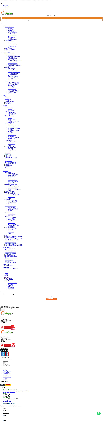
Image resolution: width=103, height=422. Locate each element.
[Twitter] (2, 353)
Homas (4, 362)
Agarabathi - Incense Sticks (11, 184)
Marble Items (10, 129)
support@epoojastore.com (9, 392)
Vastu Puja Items (11, 207)
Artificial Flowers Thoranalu (13, 126)
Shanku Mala (10, 231)
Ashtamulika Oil (11, 182)
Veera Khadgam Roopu (12, 141)
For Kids (7, 100)
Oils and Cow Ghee (9, 179)
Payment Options (6, 373)
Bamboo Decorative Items (13, 127)
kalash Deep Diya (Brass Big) (14, 194)
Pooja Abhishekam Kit (9, 237)
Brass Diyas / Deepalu (10, 192)
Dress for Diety (11, 122)
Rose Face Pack (11, 148)
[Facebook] (1, 353)
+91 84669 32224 (6, 398)
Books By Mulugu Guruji (12, 224)
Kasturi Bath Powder (12, 150)
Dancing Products (11, 160)
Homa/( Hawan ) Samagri (10, 206)
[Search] (28, 20)
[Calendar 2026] (5, 329)
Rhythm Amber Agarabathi (13, 188)
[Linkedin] (4, 355)
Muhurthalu (7, 67)
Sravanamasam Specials (10, 248)
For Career (7, 96)
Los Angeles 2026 (11, 287)
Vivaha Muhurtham (11, 68)
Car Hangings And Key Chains (14, 128)
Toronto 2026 (10, 289)
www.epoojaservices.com (8, 400)
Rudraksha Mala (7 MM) (13, 201)
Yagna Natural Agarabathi (13, 185)
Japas (6, 81)
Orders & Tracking (32, 1)
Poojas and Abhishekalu (10, 54)
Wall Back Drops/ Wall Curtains (11, 268)
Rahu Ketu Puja (11, 59)
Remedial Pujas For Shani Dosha (14, 60)
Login (6, 7)
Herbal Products (8, 164)
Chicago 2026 (10, 285)
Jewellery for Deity (9, 265)
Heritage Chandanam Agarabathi (14, 189)
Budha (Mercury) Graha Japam (14, 91)
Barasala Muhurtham (12, 75)
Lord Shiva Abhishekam (12, 63)
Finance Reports (11, 30)
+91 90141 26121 (6, 394)
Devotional (7, 212)
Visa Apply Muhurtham (12, 78)
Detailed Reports (8, 40)
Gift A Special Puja (11, 57)
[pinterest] (8, 353)
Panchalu (9, 117)
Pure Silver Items (11, 112)
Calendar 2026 (8, 282)
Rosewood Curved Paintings (13, 130)
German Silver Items (12, 113)
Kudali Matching (11, 29)
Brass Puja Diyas (11, 193)
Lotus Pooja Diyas (11, 197)
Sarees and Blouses (12, 119)
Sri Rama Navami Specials (10, 262)
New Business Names (12, 39)
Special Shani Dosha (12, 55)
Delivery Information (7, 371)
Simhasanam (8, 153)
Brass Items (7, 166)
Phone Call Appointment (10, 49)
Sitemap (4, 379)
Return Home (51, 299)
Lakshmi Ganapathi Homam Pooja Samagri (14, 245)
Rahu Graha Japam (11, 85)
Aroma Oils (7, 169)
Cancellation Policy (7, 377)
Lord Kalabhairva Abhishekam (14, 56)
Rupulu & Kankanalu (9, 140)
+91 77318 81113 (6, 395)
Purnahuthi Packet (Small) (13, 208)
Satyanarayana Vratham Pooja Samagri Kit (13, 236)
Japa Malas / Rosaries (10, 227)
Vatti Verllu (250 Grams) (13, 209)
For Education (8, 97)
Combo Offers (8, 154)
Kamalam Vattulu (11, 176)
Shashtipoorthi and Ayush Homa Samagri (13, 244)
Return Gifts (10, 132)
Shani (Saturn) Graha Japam (13, 83)
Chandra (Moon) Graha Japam (14, 90)
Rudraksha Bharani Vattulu (13, 174)
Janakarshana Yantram (12, 220)
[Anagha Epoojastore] (4, 351)
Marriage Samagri (9, 133)
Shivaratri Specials (9, 261)
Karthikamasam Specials (10, 255)
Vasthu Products (8, 165)
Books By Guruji (8, 155)
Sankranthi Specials (9, 260)
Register (7, 6)
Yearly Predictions (9, 280)
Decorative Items (8, 123)
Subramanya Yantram (12, 217)
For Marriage (8, 99)
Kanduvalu (10, 118)
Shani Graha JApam (12, 92)
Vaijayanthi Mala (11, 229)
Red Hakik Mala (11, 232)
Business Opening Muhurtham (14, 72)
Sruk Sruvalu (10, 210)
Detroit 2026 (10, 286)
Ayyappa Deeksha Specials (11, 256)
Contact (2, 1)
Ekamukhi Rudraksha (12, 202)
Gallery (6, 272)
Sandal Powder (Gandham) (13, 137)
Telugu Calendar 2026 (12, 283)
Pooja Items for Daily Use (10, 242)
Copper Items (8, 167)
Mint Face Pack (11, 149)
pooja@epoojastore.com (22, 391)
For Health (7, 102)
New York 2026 (11, 288)
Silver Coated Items (12, 114)
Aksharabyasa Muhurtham (13, 77)
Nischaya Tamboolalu (12, 69)
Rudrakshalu (7, 199)
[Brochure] (13, 329)
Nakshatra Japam (11, 86)
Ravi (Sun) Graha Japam (12, 84)
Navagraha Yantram (11, 218)
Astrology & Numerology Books (14, 225)
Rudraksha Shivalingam (12, 200)
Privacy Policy (6, 372)
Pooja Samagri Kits (6, 365)
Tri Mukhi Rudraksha (12, 203)
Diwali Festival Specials (10, 254)
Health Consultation (12, 31)
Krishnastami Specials (10, 251)
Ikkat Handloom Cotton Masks (11, 163)
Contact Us (5, 378)
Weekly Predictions (9, 279)
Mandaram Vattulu (11, 173)
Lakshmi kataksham (12, 147)
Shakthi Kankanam (11, 144)
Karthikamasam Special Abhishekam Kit (13, 238)
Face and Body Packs (9, 146)
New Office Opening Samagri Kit (12, 239)
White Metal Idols (11, 110)
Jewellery (7, 158)
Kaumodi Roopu (11, 143)
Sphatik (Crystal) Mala (12, 228)
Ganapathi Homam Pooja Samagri (12, 241)
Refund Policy (6, 375)
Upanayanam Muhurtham (13, 74)
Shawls (9, 120)
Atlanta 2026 (10, 284)
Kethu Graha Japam (12, 89)
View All (9, 66)
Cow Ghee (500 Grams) (12, 180)
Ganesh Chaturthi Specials (10, 252)
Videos (6, 273)
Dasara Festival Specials (10, 253)
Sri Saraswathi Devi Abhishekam (14, 65)
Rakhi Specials (8, 249)
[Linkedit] (4, 353)
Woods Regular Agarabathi (13, 186)
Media (6, 274)
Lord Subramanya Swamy (13, 61)
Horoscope (10, 28)
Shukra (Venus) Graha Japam (13, 82)
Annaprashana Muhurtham (13, 76)
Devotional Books (11, 215)
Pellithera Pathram (11, 138)
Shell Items (10, 131)
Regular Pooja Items (9, 191)
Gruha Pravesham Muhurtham (14, 73)
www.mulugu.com (7, 401)
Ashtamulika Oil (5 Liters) (13, 181)
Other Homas (8, 103)
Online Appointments (9, 27)
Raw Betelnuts (11, 136)
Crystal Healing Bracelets (10, 162)
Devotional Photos (11, 214)
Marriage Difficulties (9, 101)
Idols (6, 106)
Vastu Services (8, 50)
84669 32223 (15, 398)
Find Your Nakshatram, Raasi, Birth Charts (12, 33)
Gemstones (7, 156)
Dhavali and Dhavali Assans (13, 121)
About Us (5, 370)
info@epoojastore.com (11, 391)
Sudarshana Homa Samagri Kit (11, 243)
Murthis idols (10, 107)
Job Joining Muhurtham (12, 80)
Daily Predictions (8, 278)
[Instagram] (7, 353)
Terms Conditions (6, 374)
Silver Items (7, 111)
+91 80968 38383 (6, 396)
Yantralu (6, 216)
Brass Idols (10, 109)
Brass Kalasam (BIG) (12, 135)
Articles (6, 275)
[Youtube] (5, 353)
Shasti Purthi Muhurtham (13, 71)
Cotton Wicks (8, 172)
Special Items (10, 124)
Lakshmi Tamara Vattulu (12, 175)
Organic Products (8, 161)
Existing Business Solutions (11, 38)
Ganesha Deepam (11, 196)
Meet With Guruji (8, 48)
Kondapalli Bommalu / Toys (11, 157)
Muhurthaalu (5, 361)
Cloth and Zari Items (9, 115)
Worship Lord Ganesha (12, 58)
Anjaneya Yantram (11, 219)
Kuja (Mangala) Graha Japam (13, 87)
